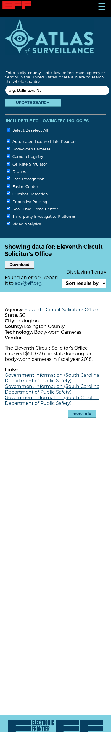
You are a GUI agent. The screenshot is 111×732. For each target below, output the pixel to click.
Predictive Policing (29, 201)
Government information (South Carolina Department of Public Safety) (52, 377)
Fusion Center (24, 186)
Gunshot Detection (29, 193)
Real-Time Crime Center (34, 209)
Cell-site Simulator (29, 164)
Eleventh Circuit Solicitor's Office (61, 309)
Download (19, 264)
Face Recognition (27, 178)
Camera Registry (27, 156)
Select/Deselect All (29, 130)
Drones (18, 171)
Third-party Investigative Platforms (43, 216)
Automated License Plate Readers (43, 141)
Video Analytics (26, 224)
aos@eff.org (28, 283)
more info (82, 413)
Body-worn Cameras (30, 149)
